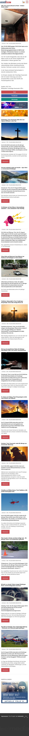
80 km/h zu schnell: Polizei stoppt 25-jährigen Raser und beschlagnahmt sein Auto (13, 585)
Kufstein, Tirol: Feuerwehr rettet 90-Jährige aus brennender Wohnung (14, 444)
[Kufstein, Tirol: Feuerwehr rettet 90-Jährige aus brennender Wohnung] (14, 454)
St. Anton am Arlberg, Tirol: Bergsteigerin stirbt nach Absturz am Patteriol (14, 397)
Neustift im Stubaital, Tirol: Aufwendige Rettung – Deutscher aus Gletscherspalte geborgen (14, 627)
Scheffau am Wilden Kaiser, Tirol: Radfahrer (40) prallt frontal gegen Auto (14, 490)
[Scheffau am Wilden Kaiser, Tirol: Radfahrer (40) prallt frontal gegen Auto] (14, 502)
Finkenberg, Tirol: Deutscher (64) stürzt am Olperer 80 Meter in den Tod (12, 120)
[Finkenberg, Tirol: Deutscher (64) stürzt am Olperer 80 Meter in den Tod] (14, 131)
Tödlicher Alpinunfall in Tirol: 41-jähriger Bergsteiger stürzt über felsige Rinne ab (12, 301)
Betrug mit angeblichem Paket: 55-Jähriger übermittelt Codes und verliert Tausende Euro (13, 349)
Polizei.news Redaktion (15, 43)
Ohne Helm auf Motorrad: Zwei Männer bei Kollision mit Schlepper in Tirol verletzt (12, 257)
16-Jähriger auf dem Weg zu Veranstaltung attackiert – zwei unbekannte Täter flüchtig (12, 208)
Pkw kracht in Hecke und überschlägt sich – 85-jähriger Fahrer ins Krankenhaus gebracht (14, 538)
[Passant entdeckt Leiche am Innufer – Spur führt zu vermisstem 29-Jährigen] (14, 177)
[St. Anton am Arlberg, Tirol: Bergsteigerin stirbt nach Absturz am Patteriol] (14, 409)
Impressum (4, 716)
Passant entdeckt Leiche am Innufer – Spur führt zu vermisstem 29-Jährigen (14, 168)
